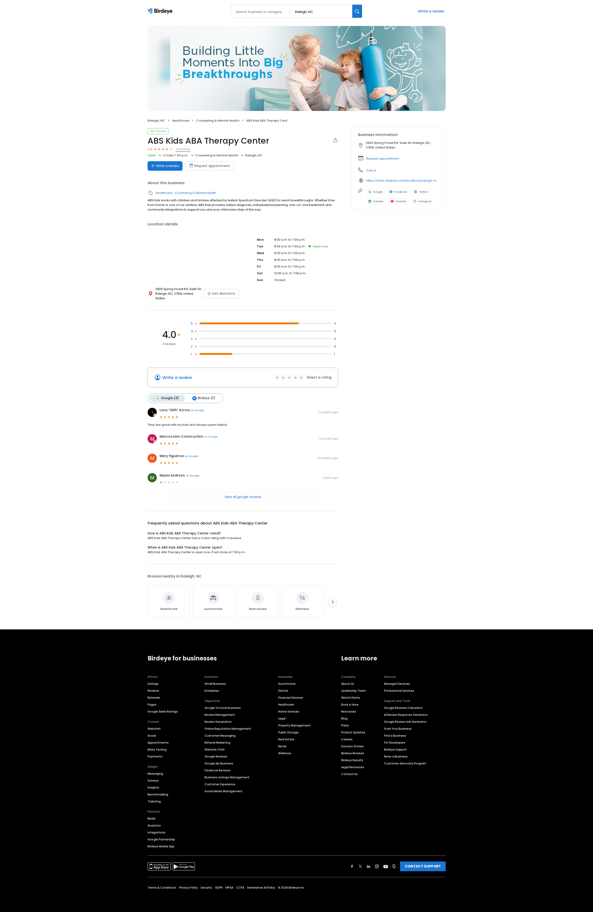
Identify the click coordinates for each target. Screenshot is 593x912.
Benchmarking (158, 794)
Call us (371, 170)
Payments (155, 756)
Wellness (284, 753)
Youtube (400, 201)
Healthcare (180, 120)
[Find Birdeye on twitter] (360, 866)
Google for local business (223, 708)
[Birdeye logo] (161, 11)
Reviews (153, 691)
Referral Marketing (217, 743)
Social (152, 736)
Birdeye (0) (206, 398)
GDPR (219, 888)
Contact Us (349, 774)
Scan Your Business (398, 729)
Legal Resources (352, 767)
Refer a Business (396, 756)
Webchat (154, 729)
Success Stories (352, 746)
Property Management (294, 725)
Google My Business (219, 763)
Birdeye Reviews (352, 753)
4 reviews (183, 149)
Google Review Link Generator (405, 722)
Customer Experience (220, 784)
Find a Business (395, 736)
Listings (153, 684)
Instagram (425, 201)
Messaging (155, 774)
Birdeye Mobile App (161, 846)
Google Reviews (216, 756)
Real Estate (286, 739)
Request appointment (212, 166)
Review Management (220, 715)
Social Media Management (224, 791)
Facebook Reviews (217, 770)
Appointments (158, 743)
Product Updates (353, 732)
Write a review (431, 11)
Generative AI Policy (261, 888)
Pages (152, 705)
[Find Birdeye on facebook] (352, 866)
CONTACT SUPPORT (423, 866)
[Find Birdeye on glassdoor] (394, 866)
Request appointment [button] (382, 158)
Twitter (423, 192)
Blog (344, 718)
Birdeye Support (395, 749)
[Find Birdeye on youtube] (385, 866)
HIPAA (229, 888)
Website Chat (215, 749)
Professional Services (399, 691)
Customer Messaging (220, 736)
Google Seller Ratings (163, 711)
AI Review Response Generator (406, 715)
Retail (282, 746)
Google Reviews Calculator (403, 708)
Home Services (288, 711)
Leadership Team (353, 691)
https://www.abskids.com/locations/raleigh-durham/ (402, 180)
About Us (347, 684)
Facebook (400, 192)
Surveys (153, 781)
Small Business (215, 684)
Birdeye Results (352, 760)
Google (377, 192)
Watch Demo (350, 698)
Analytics (154, 825)
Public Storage (288, 732)
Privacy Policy (188, 888)
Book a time (349, 705)
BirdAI (151, 818)
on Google (197, 410)
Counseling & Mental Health (217, 120)
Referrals (154, 698)
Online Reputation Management (228, 729)
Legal (282, 718)
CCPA (240, 888)
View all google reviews (242, 497)
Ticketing (154, 801)
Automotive (287, 684)
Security (206, 888)
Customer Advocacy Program (405, 763)
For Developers (394, 743)
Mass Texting (157, 749)
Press (345, 725)
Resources (348, 711)
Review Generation (218, 722)
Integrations (156, 832)
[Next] (332, 602)
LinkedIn (378, 201)
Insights (153, 787)
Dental (283, 691)
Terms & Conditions (162, 888)
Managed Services (397, 684)
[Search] (357, 11)
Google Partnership (161, 839)
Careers (347, 739)
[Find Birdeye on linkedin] (368, 866)
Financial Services (290, 698)
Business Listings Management (227, 777)
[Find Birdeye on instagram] (377, 866)
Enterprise (212, 691)
